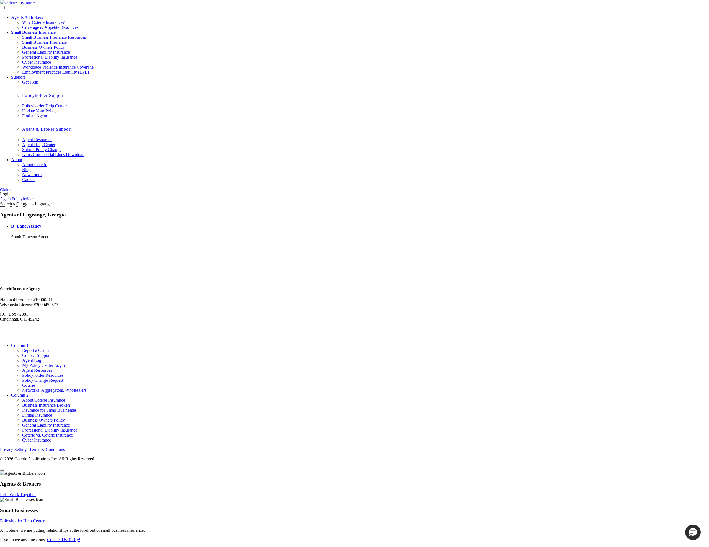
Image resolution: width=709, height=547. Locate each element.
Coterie (28, 385)
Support (18, 77)
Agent (5, 199)
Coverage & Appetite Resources (50, 27)
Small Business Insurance (33, 32)
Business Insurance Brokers (46, 405)
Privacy (6, 449)
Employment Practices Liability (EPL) (55, 72)
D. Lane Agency (26, 226)
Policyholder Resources (42, 375)
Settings (21, 449)
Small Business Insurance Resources (54, 37)
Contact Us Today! (63, 539)
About (16, 159)
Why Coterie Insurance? (43, 22)
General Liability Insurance (46, 52)
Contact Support (36, 355)
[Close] (2, 470)
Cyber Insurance (36, 62)
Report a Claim (35, 350)
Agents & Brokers (27, 17)
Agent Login (33, 360)
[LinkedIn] (41, 336)
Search (6, 204)
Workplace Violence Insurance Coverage (58, 67)
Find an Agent (34, 115)
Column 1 (20, 345)
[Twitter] (5, 336)
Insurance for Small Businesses (49, 410)
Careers (28, 179)
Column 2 (20, 395)
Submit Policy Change (41, 149)
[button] (693, 532)
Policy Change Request (42, 380)
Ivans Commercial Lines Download (53, 154)
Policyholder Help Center (44, 106)
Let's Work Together (18, 494)
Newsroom (32, 174)
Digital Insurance (37, 415)
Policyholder (23, 199)
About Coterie (34, 164)
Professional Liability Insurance (49, 57)
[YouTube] (52, 336)
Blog (26, 169)
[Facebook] (17, 336)
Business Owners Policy (43, 47)
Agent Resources (37, 139)
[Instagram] (29, 336)
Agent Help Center (38, 144)
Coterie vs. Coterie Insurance (47, 435)
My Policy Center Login (43, 365)
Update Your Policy (39, 111)
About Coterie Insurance (43, 400)
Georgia (23, 204)
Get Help (30, 82)
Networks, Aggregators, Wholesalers (54, 390)
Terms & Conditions (47, 449)
